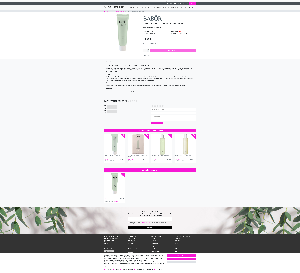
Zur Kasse (130, 243)
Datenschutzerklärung (109, 240)
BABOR (113, 11)
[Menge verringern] (148, 51)
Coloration (177, 246)
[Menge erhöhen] (148, 49)
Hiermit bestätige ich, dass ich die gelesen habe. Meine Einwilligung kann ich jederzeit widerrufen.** (149, 223)
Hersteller (131, 7)
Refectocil (153, 248)
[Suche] (183, 3)
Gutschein (192, 7)
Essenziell (109, 269)
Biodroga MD (154, 243)
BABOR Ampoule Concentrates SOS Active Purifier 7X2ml (137, 156)
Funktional (159, 269)
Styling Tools (156, 7)
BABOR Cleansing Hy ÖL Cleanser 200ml (183, 155)
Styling (176, 248)
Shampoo (177, 243)
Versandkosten (155, 46)
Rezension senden (157, 123)
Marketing (139, 269)
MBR (152, 246)
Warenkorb (130, 241)
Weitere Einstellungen (109, 271)
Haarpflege (147, 7)
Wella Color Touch (155, 251)
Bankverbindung (132, 245)
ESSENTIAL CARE (120, 11)
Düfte (186, 7)
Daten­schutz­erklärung (121, 266)
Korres (152, 250)
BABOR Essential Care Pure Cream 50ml (112, 155)
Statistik (117, 269)
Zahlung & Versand (132, 238)
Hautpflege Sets (178, 250)
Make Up (164, 7)
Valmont (153, 245)
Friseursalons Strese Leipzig (111, 238)
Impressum (107, 241)
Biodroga (153, 241)
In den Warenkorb (172, 50)
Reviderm (153, 240)
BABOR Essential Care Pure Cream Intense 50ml (114, 194)
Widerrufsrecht (131, 240)
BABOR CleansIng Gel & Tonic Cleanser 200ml (160, 155)
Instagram (130, 252)
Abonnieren (149, 227)
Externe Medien (149, 269)
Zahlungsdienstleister (128, 269)
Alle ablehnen (181, 258)
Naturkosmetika (173, 7)
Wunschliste (147, 55)
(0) (113, 62)
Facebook (130, 251)
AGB (105, 245)
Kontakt (106, 243)
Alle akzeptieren (181, 255)
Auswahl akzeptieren (181, 262)
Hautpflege (139, 7)
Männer (181, 7)
